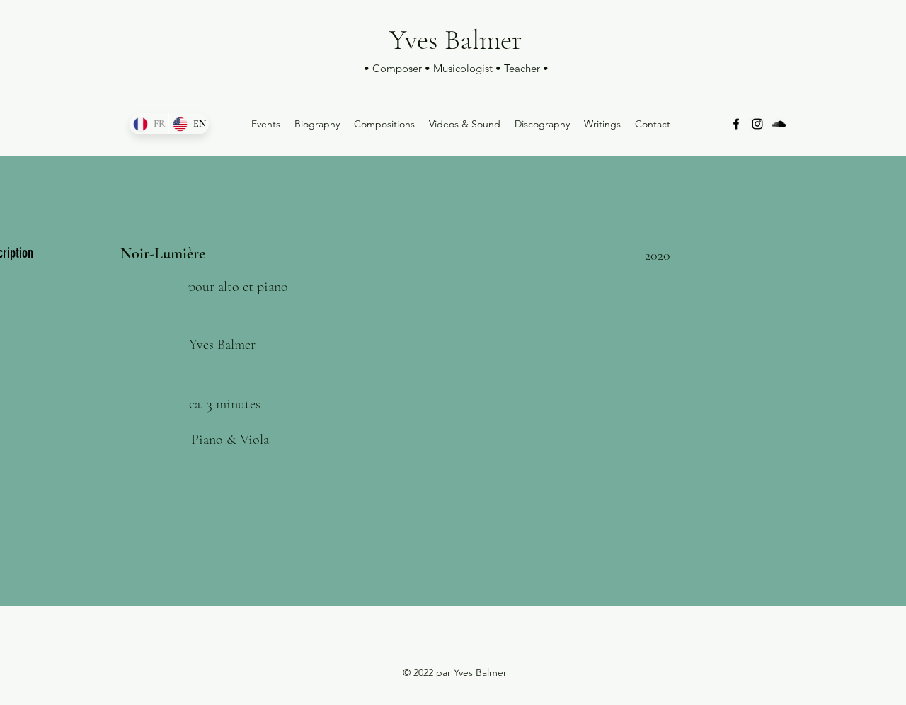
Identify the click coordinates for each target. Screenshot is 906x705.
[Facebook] (736, 124)
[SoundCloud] (779, 124)
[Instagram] (757, 124)
